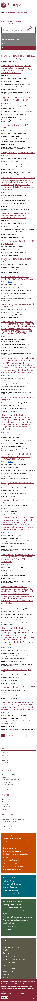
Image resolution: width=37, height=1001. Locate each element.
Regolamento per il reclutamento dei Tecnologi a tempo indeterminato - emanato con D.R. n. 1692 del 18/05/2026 (18, 558)
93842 (10, 282)
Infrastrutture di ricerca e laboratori (16, 911)
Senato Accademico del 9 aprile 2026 (18, 687)
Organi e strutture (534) (9, 821)
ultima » (15, 739)
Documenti (6, 48)
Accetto (5, 998)
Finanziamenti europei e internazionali (17, 917)
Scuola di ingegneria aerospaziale (15, 854)
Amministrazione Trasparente (14, 959)
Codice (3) (5, 787)
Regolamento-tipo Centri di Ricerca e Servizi (18, 126)
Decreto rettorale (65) (8, 784)
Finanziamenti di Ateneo (12, 884)
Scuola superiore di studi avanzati (15, 842)
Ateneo (6, 940)
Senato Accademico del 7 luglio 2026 (18, 55)
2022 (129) (5, 762)
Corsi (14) (5, 804)
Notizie (5, 44)
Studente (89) (6, 829)
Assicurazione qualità (11, 947)
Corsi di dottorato (9, 848)
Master (5, 857)
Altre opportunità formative (13, 869)
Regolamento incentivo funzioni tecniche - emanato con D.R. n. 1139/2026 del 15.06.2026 (16, 456)
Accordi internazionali (11, 890)
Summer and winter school (13, 866)
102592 (10, 130)
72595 (10, 532)
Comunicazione (8, 965)
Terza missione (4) (7, 807)
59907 (10, 712)
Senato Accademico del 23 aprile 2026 (16, 670)
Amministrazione (9, 956)
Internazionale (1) (7, 809)
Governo (6, 953)
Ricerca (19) (5, 802)
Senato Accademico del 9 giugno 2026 (16, 259)
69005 (10, 564)
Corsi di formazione (10, 863)
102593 (10, 155)
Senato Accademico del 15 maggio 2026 (17, 501)
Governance (7, 932)
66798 (10, 647)
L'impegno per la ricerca (12, 905)
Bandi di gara (8, 971)
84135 (10, 432)
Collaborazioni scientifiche (13, 908)
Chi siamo (6, 944)
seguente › (6, 739)
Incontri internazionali (11, 893)
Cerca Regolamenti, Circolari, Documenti (17, 22)
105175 (10, 76)
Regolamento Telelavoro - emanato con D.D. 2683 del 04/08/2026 (17, 98)
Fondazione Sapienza (11, 968)
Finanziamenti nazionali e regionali (16, 920)
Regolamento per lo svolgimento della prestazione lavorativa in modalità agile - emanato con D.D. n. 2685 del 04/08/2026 (18, 69)
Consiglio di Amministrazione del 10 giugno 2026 (17, 304)
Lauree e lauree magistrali (12, 839)
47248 (10, 375)
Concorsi (6, 974)
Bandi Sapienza (8, 923)
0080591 (10, 462)
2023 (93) (5, 760)
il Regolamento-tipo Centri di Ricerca (18, 152)
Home (2, 12)
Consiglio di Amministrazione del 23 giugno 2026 (17, 242)
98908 (10, 192)
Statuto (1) (5, 789)
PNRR (5, 914)
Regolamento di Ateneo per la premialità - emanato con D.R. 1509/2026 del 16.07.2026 (15, 215)
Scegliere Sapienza (10, 887)
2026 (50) (5, 753)
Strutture (6, 950)
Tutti (4, 35)
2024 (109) (5, 757)
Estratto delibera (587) (8, 775)
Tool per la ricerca (9, 926)
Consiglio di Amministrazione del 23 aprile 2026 (17, 483)
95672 (10, 221)
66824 (10, 606)
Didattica (7, 835)
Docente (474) (6, 824)
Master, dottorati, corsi (10, 39)
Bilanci (5, 977)
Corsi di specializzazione (12, 851)
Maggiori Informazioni (15, 993)
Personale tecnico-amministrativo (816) (13, 819)
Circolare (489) (6, 777)
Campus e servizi (9, 962)
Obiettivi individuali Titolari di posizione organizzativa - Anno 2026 (18, 277)
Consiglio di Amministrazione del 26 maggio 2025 (17, 398)
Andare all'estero (9, 881)
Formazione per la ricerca (12, 929)
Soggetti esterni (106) (8, 826)
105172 (10, 103)
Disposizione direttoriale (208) (10, 780)
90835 (10, 336)
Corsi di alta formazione (12, 860)
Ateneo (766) (6, 799)
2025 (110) (5, 755)
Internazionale (10, 877)
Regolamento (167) (7, 782)
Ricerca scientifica (12, 901)
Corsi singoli (7, 845)
